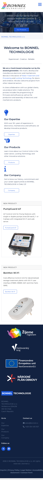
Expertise (11, 134)
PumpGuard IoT (12, 209)
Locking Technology (24, 78)
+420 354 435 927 (32, 427)
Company (11, 190)
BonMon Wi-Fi (11, 273)
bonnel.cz (26, 464)
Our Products (21, 29)
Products (11, 162)
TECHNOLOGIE (16, 393)
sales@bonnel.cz (31, 423)
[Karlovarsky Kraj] (21, 347)
